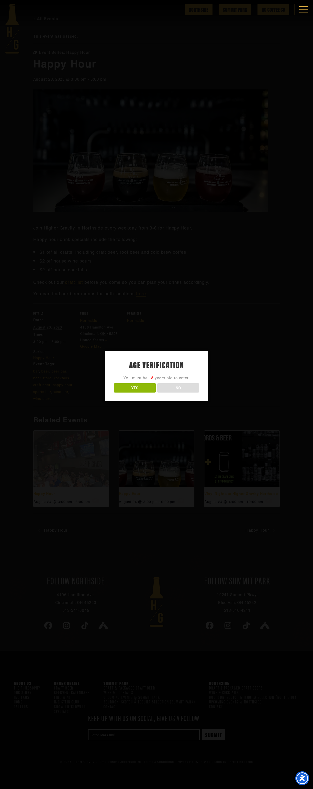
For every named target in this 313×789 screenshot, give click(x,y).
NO (178, 387)
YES (134, 387)
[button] (303, 9)
